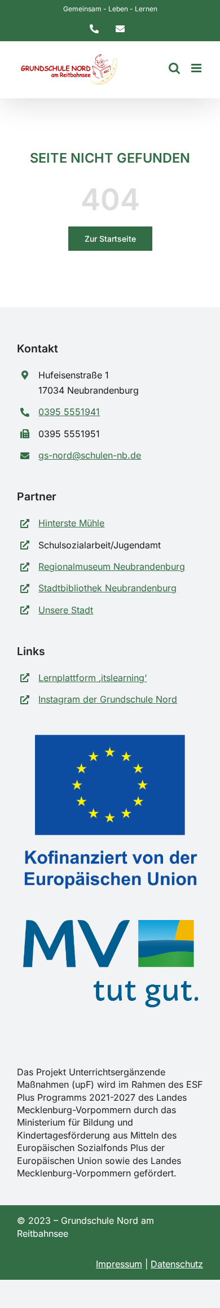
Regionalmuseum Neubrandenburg (111, 566)
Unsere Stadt (65, 610)
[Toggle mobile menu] (197, 68)
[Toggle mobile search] (174, 68)
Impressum (119, 1264)
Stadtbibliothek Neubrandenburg (107, 588)
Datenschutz (177, 1264)
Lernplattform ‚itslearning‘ (92, 677)
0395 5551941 (69, 411)
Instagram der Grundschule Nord (107, 699)
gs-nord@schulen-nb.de (89, 455)
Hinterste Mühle (71, 523)
